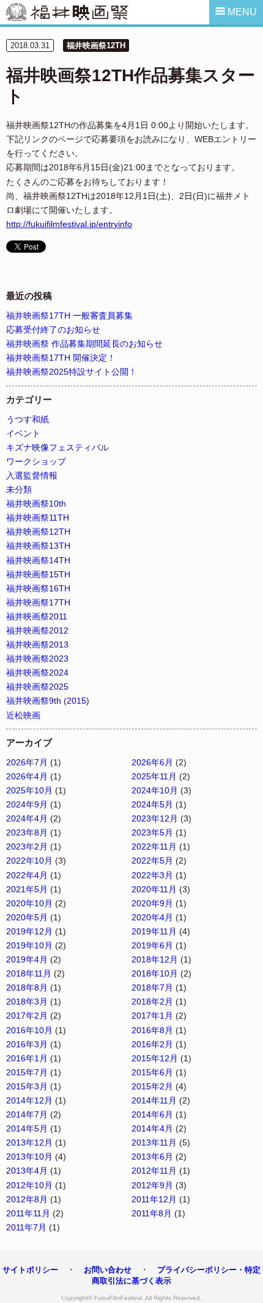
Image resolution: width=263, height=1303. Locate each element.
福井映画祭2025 (37, 686)
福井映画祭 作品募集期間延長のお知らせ (84, 343)
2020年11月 (154, 889)
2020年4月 (152, 917)
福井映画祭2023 (37, 658)
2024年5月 (152, 804)
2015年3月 (27, 1086)
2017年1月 (152, 1015)
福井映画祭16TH (38, 588)
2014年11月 (154, 1100)
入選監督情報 (31, 475)
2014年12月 (29, 1100)
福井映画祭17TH (38, 602)
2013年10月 (29, 1156)
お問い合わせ (108, 1269)
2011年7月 (26, 1227)
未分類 (19, 489)
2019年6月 (152, 945)
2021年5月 (27, 889)
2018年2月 (152, 1001)
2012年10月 (29, 1185)
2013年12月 (29, 1142)
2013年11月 (154, 1142)
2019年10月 (29, 945)
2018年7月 (152, 987)
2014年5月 (27, 1128)
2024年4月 (27, 818)
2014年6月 (152, 1114)
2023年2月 (27, 846)
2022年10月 (29, 860)
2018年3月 (27, 1001)
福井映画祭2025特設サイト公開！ (71, 372)
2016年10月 (29, 1030)
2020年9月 (152, 903)
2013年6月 (152, 1156)
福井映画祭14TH (38, 560)
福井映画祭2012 (37, 630)
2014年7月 (27, 1114)
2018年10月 (155, 973)
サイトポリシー (30, 1269)
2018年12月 (155, 959)
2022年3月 (152, 875)
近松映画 (23, 715)
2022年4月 (27, 875)
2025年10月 (29, 790)
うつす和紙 (27, 419)
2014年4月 (152, 1128)
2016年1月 (27, 1058)
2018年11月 (28, 973)
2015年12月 (155, 1058)
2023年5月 (152, 832)
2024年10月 (155, 790)
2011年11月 (28, 1213)
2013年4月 (27, 1170)
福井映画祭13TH (38, 545)
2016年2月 (152, 1044)
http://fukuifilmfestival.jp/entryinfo (69, 224)
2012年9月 (152, 1185)
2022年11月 (154, 846)
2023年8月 (27, 832)
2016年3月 (27, 1044)
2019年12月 (29, 931)
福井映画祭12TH (96, 45)
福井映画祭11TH (37, 517)
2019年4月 (27, 959)
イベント (23, 433)
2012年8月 (27, 1199)
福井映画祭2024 (37, 672)
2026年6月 (152, 762)
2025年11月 (154, 776)
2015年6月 (152, 1072)
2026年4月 (27, 776)
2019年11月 (154, 931)
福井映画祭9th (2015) (47, 701)
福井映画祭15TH (38, 574)
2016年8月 (152, 1030)
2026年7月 (27, 762)
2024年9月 (27, 804)
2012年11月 (154, 1170)
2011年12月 (154, 1199)
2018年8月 (27, 987)
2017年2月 (27, 1015)
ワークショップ (36, 461)
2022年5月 (152, 860)
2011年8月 (152, 1213)
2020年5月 (27, 917)
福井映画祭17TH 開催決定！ (61, 358)
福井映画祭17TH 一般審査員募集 (69, 315)
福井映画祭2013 (37, 644)
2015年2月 (152, 1086)
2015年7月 (27, 1072)
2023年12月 (155, 818)
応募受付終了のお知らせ (53, 329)
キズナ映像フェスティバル (57, 447)
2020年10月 (29, 903)
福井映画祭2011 (36, 616)
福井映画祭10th (36, 503)
